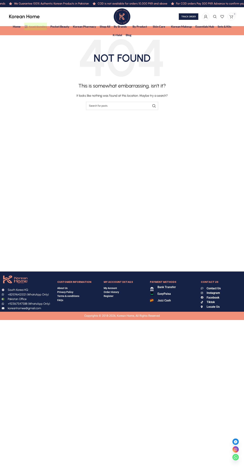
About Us (62, 288)
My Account (110, 288)
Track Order (188, 16)
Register (108, 296)
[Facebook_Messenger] (235, 442)
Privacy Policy (65, 292)
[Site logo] (122, 16)
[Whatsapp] (235, 457)
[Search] (215, 16)
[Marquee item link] (46, 3)
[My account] (205, 16)
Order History (111, 292)
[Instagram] (235, 449)
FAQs (60, 300)
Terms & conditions (68, 296)
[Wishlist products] (222, 16)
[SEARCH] (154, 106)
